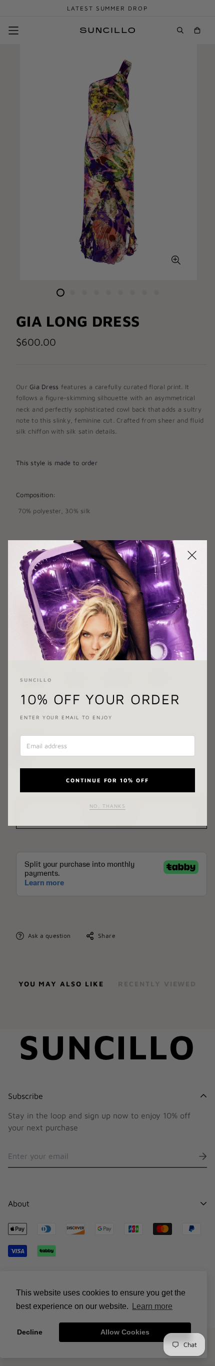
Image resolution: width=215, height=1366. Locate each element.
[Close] (192, 555)
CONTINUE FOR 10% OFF (108, 780)
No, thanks (108, 806)
